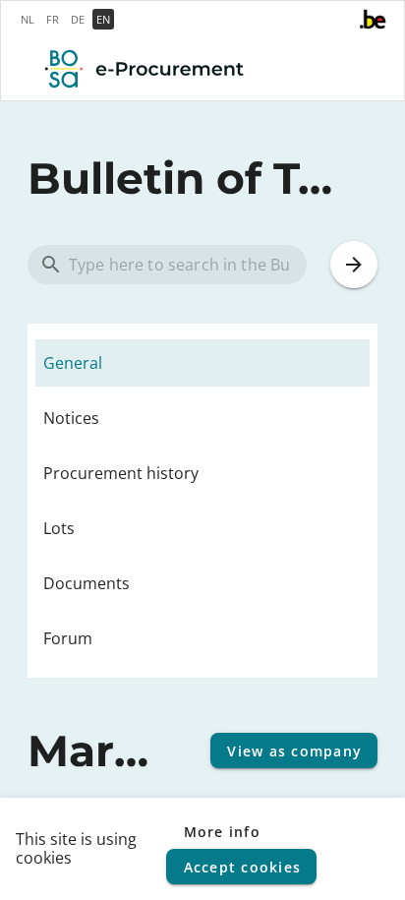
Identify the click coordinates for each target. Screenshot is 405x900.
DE (78, 19)
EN (103, 19)
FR (52, 19)
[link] (202, 363)
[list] (202, 501)
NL (27, 19)
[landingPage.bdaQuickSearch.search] (353, 264)
